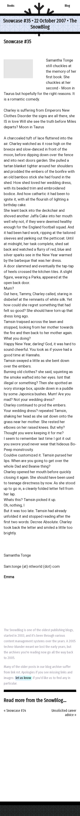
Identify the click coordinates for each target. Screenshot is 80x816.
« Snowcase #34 (15, 710)
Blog (67, 5)
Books (10, 5)
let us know (23, 678)
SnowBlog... (55, 700)
